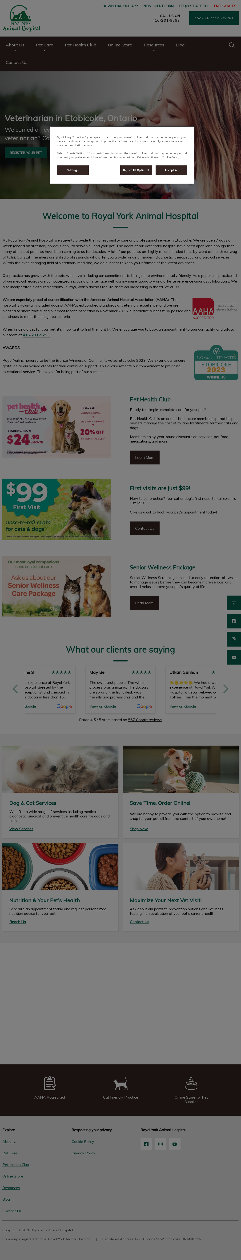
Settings (73, 170)
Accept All (172, 170)
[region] (122, 155)
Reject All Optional (136, 170)
